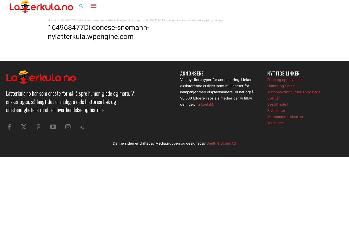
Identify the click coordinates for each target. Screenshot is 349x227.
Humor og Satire (281, 86)
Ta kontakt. (205, 104)
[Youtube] (53, 127)
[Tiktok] (83, 127)
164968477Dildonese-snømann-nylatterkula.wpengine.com (100, 20)
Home (52, 20)
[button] (81, 6)
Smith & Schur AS (221, 143)
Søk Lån (274, 98)
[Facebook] (316, 6)
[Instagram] (325, 6)
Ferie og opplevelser (284, 79)
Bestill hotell (277, 104)
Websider (275, 123)
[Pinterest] (38, 127)
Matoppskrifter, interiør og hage (294, 92)
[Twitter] (24, 127)
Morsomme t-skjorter (285, 116)
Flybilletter (276, 110)
